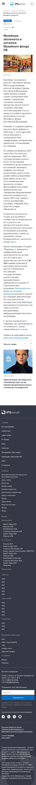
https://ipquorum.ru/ (23, 752)
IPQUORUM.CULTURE (10, 529)
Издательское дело (9, 504)
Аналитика (6, 431)
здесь (13, 241)
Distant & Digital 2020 (10, 546)
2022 (3, 582)
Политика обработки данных (12, 727)
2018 (3, 594)
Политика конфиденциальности (13, 729)
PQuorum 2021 (8, 544)
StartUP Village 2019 (9, 524)
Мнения (4, 660)
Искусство (5, 483)
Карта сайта (6, 738)
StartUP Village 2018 (9, 534)
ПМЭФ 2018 (7, 565)
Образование (6, 501)
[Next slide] (30, 343)
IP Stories (5, 440)
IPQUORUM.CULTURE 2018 (12, 558)
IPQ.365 (21, 11)
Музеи (4, 511)
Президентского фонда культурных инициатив (17, 291)
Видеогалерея (7, 520)
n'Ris (3, 645)
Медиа (4, 498)
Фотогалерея (6, 540)
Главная (6, 11)
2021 (3, 585)
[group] (18, 369)
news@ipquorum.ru (12, 682)
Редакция (5, 663)
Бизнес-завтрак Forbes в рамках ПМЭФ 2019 (18, 551)
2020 (3, 588)
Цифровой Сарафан (8, 651)
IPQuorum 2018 (8, 536)
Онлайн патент (7, 648)
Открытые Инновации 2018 (12, 531)
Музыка (4, 508)
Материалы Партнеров (11, 452)
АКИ (3, 461)
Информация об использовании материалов (17, 731)
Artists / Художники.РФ (9, 642)
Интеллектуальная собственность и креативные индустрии (14, 476)
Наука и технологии (8, 495)
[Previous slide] (25, 343)
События (5, 448)
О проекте (6, 465)
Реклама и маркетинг (9, 489)
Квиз (4, 444)
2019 (3, 591)
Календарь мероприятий (12, 457)
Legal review (6, 435)
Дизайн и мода (7, 486)
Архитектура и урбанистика (11, 492)
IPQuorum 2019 (8, 526)
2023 (3, 579)
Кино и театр (6, 480)
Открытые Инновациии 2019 (13, 549)
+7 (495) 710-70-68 (11, 680)
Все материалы (8, 427)
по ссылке (23, 329)
